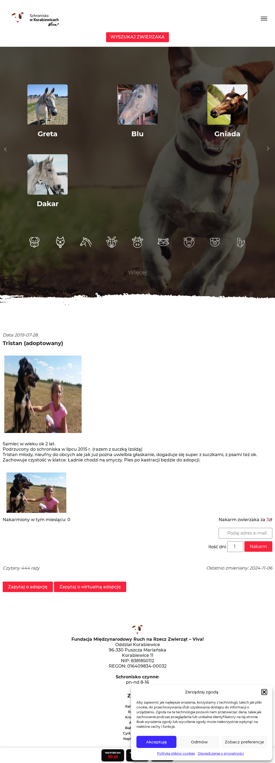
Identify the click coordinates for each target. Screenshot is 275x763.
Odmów (199, 741)
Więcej (137, 272)
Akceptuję (156, 741)
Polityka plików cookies (176, 753)
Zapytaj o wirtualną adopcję (90, 586)
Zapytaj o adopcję (28, 586)
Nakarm (258, 546)
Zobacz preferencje (244, 741)
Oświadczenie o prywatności (221, 753)
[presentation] (5, 149)
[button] (264, 692)
